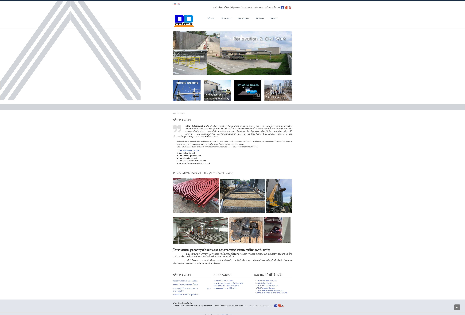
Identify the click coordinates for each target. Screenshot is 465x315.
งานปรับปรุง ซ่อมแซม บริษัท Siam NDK (228, 283)
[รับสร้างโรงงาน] (286, 7)
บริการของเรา (226, 18)
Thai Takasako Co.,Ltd (265, 288)
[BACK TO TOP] (457, 307)
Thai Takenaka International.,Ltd (270, 290)
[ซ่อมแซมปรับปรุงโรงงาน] (217, 90)
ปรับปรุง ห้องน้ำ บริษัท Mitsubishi (226, 285)
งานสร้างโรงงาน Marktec (223, 281)
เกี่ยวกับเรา (260, 18)
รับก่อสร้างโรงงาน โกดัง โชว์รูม (185, 281)
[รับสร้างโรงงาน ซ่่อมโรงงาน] (282, 7)
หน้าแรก (211, 18)
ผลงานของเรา (243, 18)
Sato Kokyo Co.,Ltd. (264, 283)
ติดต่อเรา (274, 18)
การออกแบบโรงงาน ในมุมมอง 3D (185, 294)
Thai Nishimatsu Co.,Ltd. (267, 281)
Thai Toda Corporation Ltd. (268, 285)
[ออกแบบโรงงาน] (247, 90)
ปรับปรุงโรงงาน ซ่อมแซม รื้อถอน (185, 284)
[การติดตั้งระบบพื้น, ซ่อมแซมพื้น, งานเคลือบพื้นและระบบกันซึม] (278, 90)
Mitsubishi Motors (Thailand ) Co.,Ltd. (272, 293)
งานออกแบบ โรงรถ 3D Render (225, 288)
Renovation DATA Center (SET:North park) (203, 173)
